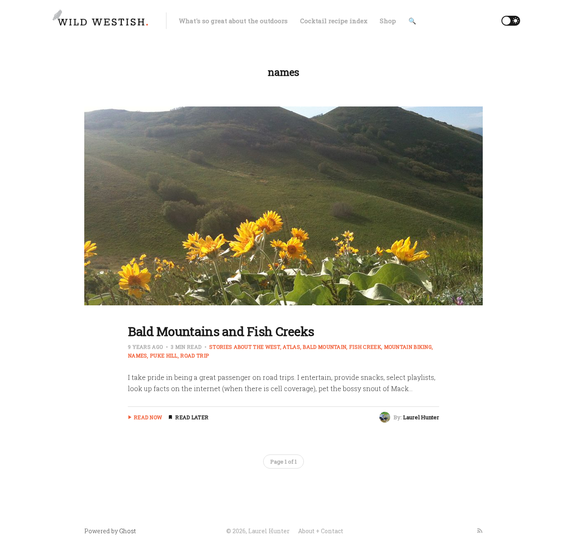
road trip (194, 355)
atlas (291, 346)
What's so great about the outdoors (233, 21)
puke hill (163, 355)
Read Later (191, 417)
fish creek (365, 346)
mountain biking (408, 346)
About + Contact (320, 531)
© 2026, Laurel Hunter (258, 531)
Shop (388, 21)
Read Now (148, 417)
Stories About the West (244, 346)
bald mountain (324, 346)
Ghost (127, 531)
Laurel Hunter (421, 417)
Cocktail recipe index (333, 21)
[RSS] (480, 531)
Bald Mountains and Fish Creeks (221, 331)
